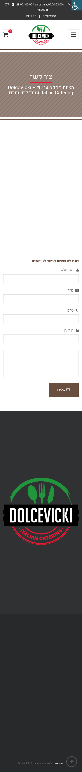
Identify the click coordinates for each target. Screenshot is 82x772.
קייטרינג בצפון (69, 653)
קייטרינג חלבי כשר (66, 642)
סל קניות (31, 16)
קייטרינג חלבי (69, 636)
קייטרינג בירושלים (66, 658)
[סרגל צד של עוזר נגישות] (77, 5)
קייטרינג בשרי (69, 647)
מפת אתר (59, 763)
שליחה (61, 390)
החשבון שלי (49, 16)
